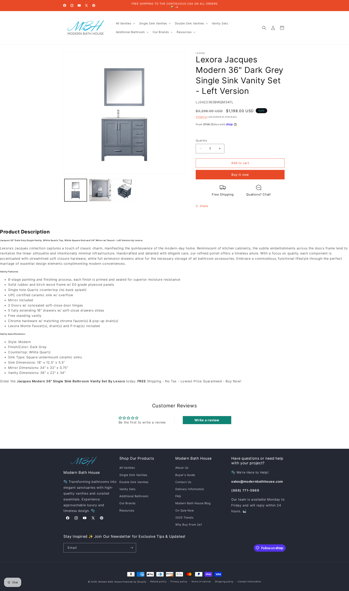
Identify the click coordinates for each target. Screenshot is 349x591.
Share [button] (204, 206)
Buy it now (240, 175)
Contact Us (183, 482)
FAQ (178, 496)
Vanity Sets (127, 489)
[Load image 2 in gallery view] (100, 190)
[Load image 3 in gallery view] (124, 190)
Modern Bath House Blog (193, 503)
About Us (181, 468)
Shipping (201, 116)
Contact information (249, 581)
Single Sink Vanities (133, 475)
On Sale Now (184, 510)
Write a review (206, 420)
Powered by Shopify (134, 581)
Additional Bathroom (133, 496)
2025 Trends (184, 517)
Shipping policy (224, 581)
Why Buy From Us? (188, 524)
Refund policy (158, 581)
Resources (126, 510)
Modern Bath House (110, 581)
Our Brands (127, 503)
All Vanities (127, 468)
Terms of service (201, 581)
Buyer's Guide (185, 475)
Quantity (201, 140)
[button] (125, 23)
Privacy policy (178, 581)
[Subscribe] (131, 547)
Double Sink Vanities (133, 482)
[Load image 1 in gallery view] (75, 190)
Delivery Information (189, 489)
